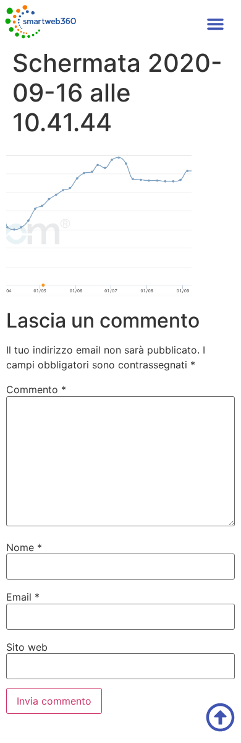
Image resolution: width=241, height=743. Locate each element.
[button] (215, 24)
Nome (24, 547)
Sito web (27, 647)
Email (23, 597)
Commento (36, 389)
